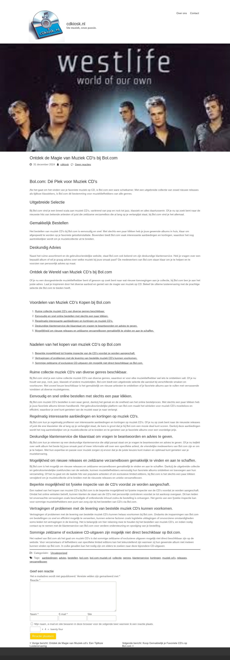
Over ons (181, 13)
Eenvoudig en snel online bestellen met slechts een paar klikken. (71, 316)
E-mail (63, 614)
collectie (117, 557)
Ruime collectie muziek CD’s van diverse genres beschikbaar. (70, 311)
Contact (194, 13)
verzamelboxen (38, 561)
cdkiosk (64, 164)
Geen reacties (83, 164)
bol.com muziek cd (100, 557)
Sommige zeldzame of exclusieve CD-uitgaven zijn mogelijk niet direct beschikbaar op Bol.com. (89, 362)
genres (127, 557)
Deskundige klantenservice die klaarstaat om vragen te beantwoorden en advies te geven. (86, 325)
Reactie (35, 580)
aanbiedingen (50, 557)
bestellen (73, 557)
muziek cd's (169, 557)
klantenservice (140, 557)
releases (182, 557)
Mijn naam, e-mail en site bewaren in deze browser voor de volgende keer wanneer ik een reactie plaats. (93, 624)
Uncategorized (59, 552)
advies (62, 557)
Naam (34, 614)
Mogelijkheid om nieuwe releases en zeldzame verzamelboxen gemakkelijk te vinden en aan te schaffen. (94, 330)
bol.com (83, 557)
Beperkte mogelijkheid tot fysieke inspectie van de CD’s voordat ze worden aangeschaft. (85, 353)
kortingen (155, 557)
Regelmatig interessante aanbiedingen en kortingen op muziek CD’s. (74, 320)
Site (90, 614)
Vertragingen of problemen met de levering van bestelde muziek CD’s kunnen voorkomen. (86, 358)
